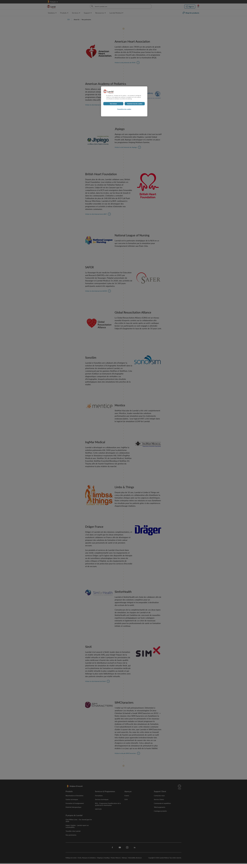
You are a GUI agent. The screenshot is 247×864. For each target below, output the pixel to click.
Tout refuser (113, 104)
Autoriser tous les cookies (134, 104)
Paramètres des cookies (124, 109)
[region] (124, 101)
